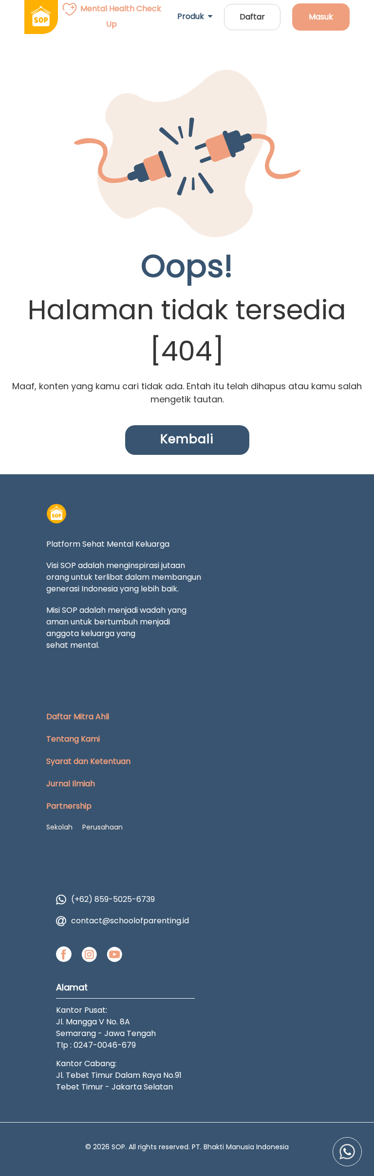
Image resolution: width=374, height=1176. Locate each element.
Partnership (69, 806)
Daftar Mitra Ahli (77, 716)
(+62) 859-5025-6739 (113, 899)
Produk (192, 16)
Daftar (252, 16)
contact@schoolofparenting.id (130, 920)
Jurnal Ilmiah (70, 783)
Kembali (187, 439)
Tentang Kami (73, 738)
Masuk (321, 16)
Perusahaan (102, 827)
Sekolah (59, 827)
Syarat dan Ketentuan (88, 761)
